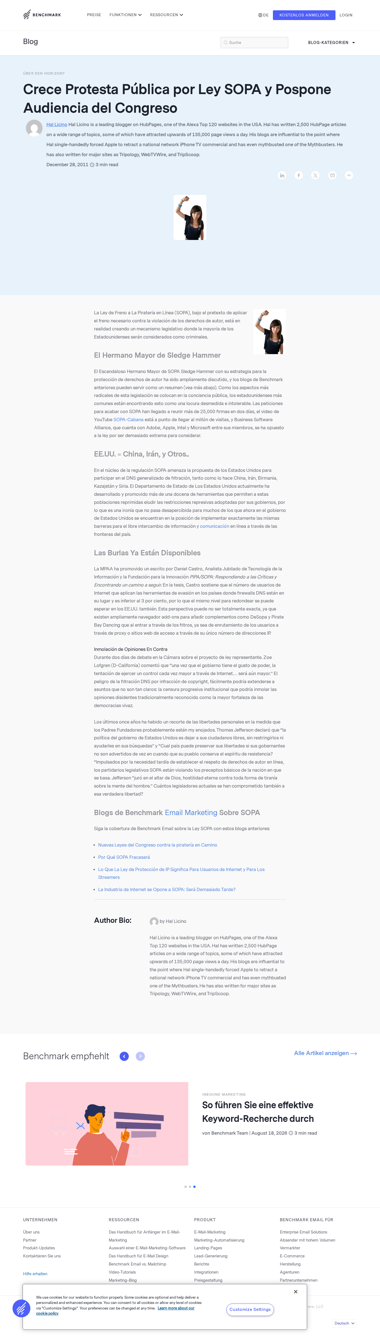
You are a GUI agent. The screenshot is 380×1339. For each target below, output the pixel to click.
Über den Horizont (44, 73)
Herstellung (290, 1264)
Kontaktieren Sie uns (42, 1256)
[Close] (296, 1292)
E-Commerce (292, 1256)
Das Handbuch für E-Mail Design (138, 1256)
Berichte (201, 1264)
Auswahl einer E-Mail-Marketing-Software (147, 1248)
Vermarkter (290, 1248)
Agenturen (289, 1272)
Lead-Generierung (211, 1256)
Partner (29, 1240)
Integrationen (206, 1272)
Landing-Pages (208, 1248)
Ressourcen (164, 15)
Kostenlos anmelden (304, 15)
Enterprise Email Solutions (303, 1232)
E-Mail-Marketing (210, 1232)
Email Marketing (191, 812)
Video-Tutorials (122, 1272)
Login (346, 15)
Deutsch (342, 1323)
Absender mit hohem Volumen (307, 1240)
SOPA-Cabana (128, 419)
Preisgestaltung (208, 1280)
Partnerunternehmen (298, 1280)
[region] (164, 1307)
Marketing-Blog (123, 1280)
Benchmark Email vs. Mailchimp (137, 1264)
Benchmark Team (227, 1133)
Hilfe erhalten (35, 1274)
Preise (94, 15)
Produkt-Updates (39, 1248)
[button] (124, 1056)
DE (266, 15)
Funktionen (123, 15)
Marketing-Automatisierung (219, 1240)
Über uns (31, 1232)
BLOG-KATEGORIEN (328, 43)
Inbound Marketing (221, 1095)
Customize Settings (250, 1309)
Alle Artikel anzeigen (322, 1053)
